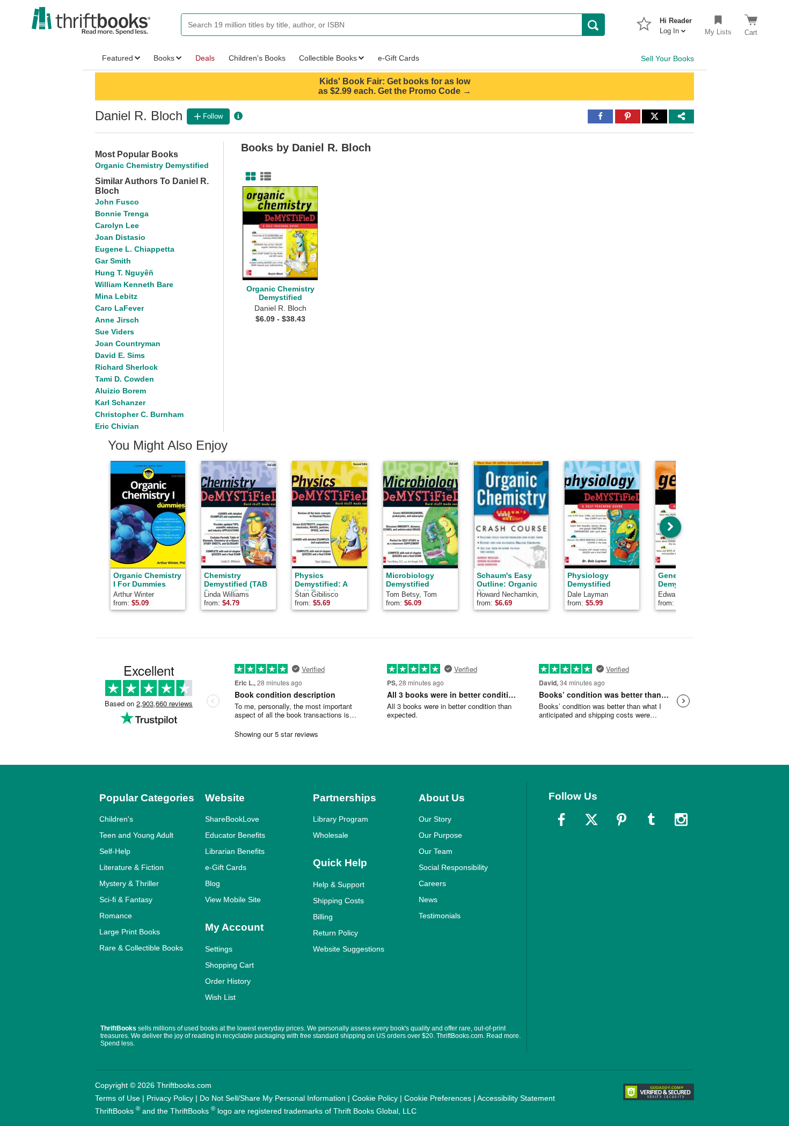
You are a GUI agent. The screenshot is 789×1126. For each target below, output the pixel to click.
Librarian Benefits (235, 851)
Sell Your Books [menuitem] (667, 58)
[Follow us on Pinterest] (621, 819)
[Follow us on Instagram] (681, 819)
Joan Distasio (120, 237)
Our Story (435, 819)
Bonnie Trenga (122, 213)
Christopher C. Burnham (139, 414)
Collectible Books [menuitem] (328, 58)
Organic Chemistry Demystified (152, 165)
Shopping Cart (229, 965)
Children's (116, 819)
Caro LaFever (119, 308)
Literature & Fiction (131, 867)
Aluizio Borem (120, 390)
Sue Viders (114, 331)
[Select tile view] (263, 176)
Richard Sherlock (126, 367)
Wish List (220, 997)
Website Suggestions (348, 949)
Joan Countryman (127, 343)
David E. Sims (120, 355)
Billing (323, 916)
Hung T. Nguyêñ (124, 272)
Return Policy (335, 932)
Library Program (340, 819)
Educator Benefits (235, 835)
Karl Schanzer (120, 402)
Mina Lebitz (116, 296)
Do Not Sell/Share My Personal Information (273, 1098)
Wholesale (330, 835)
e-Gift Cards (225, 867)
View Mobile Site (233, 899)
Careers (432, 883)
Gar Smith (113, 261)
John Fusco (117, 202)
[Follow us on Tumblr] (651, 819)
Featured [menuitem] (117, 58)
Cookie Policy (375, 1098)
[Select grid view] (248, 176)
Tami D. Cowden (124, 379)
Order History (228, 981)
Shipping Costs (338, 900)
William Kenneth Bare (134, 284)
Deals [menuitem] (205, 58)
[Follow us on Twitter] (591, 819)
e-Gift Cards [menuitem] (398, 58)
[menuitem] (676, 22)
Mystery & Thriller (129, 883)
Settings (218, 949)
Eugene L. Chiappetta (134, 249)
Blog (212, 883)
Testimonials (440, 915)
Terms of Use (117, 1098)
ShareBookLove (232, 819)
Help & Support (338, 884)
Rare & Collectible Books (141, 948)
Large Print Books (129, 931)
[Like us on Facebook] (561, 819)
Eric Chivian (117, 426)
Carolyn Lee (117, 225)
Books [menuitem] (164, 58)
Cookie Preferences (437, 1098)
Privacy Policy (170, 1098)
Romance (115, 915)
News (428, 899)
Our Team (435, 851)
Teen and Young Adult (136, 835)
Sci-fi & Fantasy (125, 899)
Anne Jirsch (117, 320)
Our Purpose (440, 835)
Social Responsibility (453, 867)
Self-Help (114, 851)
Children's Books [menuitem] (257, 58)
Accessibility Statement (516, 1098)
